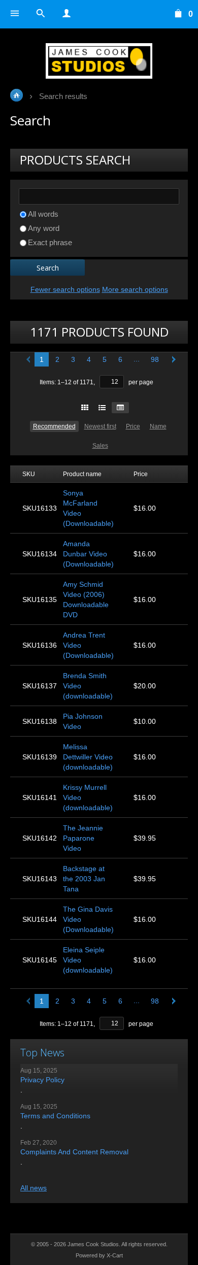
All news (33, 1188)
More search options (135, 289)
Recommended (54, 426)
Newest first (100, 426)
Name (158, 426)
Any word (43, 228)
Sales (100, 445)
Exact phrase (50, 242)
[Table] (120, 407)
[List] (102, 407)
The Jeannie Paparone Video (83, 838)
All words (43, 214)
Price (133, 426)
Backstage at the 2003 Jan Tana (84, 878)
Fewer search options (65, 289)
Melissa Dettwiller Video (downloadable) (88, 757)
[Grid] (84, 407)
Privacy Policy (42, 1080)
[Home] (99, 61)
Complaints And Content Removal (74, 1152)
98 (155, 359)
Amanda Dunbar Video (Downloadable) (88, 554)
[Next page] (172, 359)
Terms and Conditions (55, 1116)
